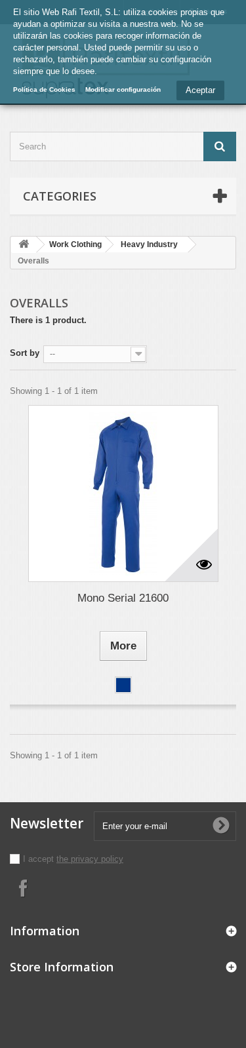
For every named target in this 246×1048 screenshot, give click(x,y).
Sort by (24, 353)
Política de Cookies (44, 89)
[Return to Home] (23, 245)
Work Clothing (75, 244)
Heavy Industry (149, 244)
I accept (39, 859)
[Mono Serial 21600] (123, 493)
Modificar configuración (123, 89)
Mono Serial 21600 (123, 598)
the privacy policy (89, 859)
